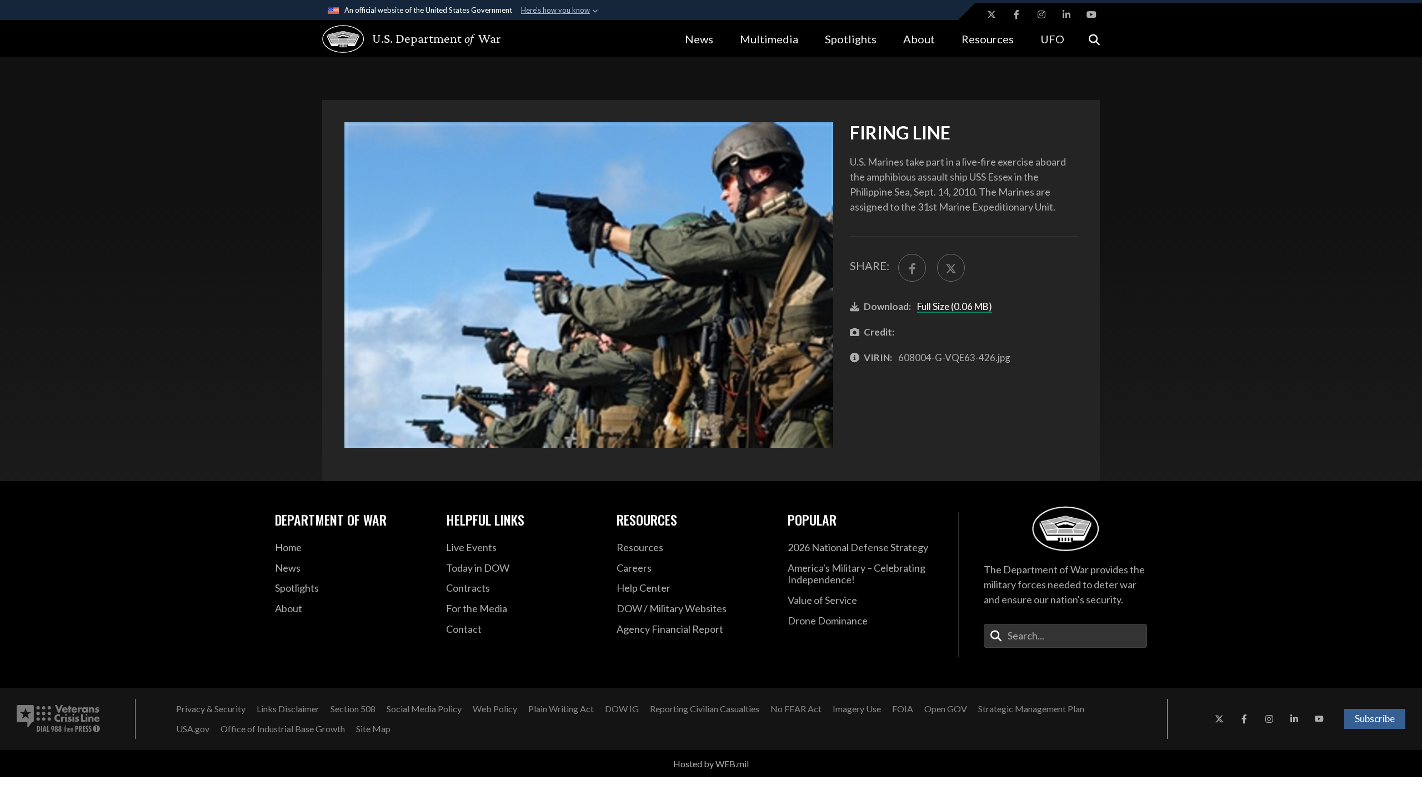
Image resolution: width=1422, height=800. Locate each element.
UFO (1052, 39)
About (919, 39)
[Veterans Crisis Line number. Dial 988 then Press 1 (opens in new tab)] (58, 719)
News (699, 39)
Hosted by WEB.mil (711, 763)
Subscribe (1375, 718)
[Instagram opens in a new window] (1041, 14)
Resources (988, 39)
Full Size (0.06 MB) (954, 306)
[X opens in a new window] (991, 14)
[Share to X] (951, 268)
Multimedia (769, 39)
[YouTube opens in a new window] (1091, 14)
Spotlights (851, 39)
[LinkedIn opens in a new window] (1066, 14)
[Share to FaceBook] (912, 268)
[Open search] (1094, 39)
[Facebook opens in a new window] (1016, 14)
